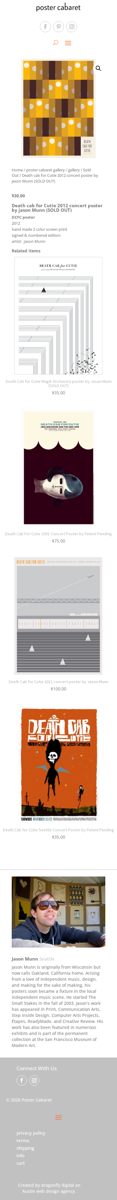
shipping (25, 1148)
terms (22, 1140)
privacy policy (30, 1133)
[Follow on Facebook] (45, 26)
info (20, 1155)
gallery (74, 170)
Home (17, 170)
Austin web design (40, 1191)
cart (20, 1163)
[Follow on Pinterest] (58, 26)
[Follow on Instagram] (71, 26)
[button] (98, 68)
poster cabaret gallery (45, 170)
